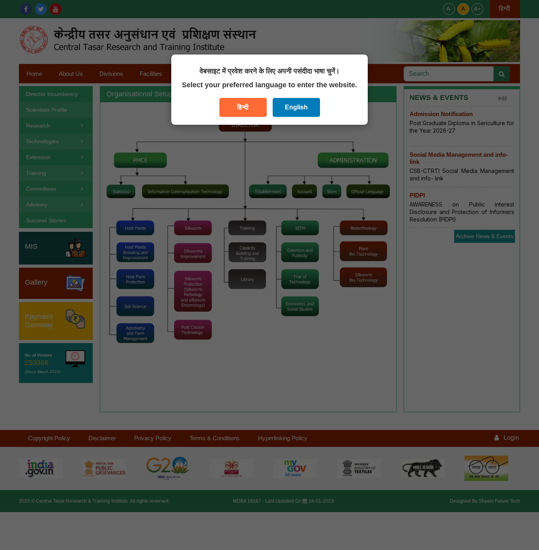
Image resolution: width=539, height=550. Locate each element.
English (296, 107)
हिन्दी (243, 107)
